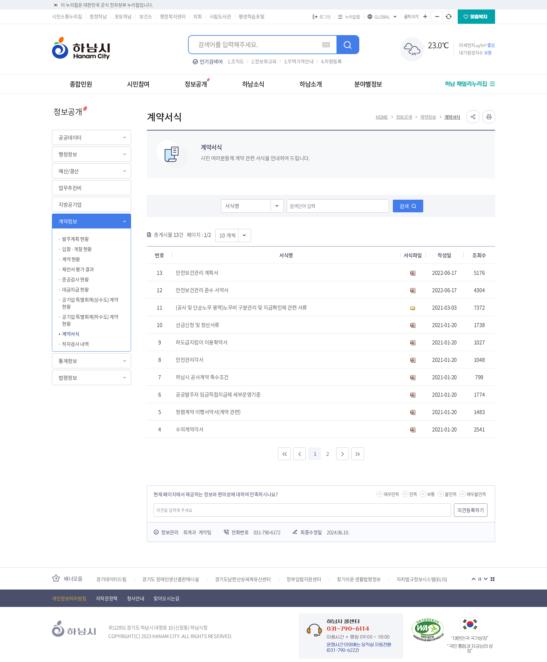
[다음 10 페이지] (342, 453)
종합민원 (81, 84)
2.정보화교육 (264, 61)
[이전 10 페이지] (299, 453)
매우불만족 (476, 494)
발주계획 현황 (75, 238)
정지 (479, 579)
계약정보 (68, 221)
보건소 (145, 16)
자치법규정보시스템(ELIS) (422, 578)
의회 (197, 16)
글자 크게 (425, 16)
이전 (473, 579)
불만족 (450, 494)
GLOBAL (382, 17)
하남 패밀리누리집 (466, 84)
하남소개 (310, 84)
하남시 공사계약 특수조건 (202, 377)
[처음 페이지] (284, 453)
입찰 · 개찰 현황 (77, 249)
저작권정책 (106, 598)
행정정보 (68, 154)
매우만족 (391, 494)
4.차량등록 (331, 61)
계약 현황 (71, 259)
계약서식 (70, 333)
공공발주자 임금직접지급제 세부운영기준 (218, 394)
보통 (431, 494)
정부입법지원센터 (303, 578)
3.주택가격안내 (299, 61)
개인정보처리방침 (69, 598)
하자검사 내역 (75, 343)
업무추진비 (70, 187)
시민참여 (138, 84)
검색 (404, 206)
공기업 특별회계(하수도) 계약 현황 (90, 320)
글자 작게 (436, 16)
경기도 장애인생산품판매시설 (170, 578)
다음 (485, 579)
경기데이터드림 (111, 578)
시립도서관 (220, 16)
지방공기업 (70, 204)
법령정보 (68, 377)
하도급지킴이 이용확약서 (201, 342)
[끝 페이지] (357, 453)
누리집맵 (352, 17)
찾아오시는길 (166, 598)
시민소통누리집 (67, 16)
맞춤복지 (476, 16)
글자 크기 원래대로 (448, 16)
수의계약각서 (189, 429)
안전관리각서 (189, 359)
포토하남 (123, 16)
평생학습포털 (252, 16)
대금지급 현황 (75, 289)
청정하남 (98, 16)
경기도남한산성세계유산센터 (243, 578)
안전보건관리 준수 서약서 (202, 290)
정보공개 (196, 84)
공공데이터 (70, 137)
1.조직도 (236, 61)
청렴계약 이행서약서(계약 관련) (208, 411)
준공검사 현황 (75, 279)
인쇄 (488, 116)
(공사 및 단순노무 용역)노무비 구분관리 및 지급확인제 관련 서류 (241, 307)
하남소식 (253, 84)
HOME (381, 117)
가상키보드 (326, 45)
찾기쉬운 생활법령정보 (359, 578)
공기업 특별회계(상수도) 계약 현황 (90, 303)
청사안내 (135, 598)
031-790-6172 (267, 532)
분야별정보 (368, 84)
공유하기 (473, 116)
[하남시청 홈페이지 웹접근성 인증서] (427, 629)
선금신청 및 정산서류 (197, 324)
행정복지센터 (173, 16)
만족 (413, 494)
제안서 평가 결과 (78, 269)
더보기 (492, 579)
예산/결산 (69, 171)
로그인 (324, 17)
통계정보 (68, 361)
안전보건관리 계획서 (197, 272)
